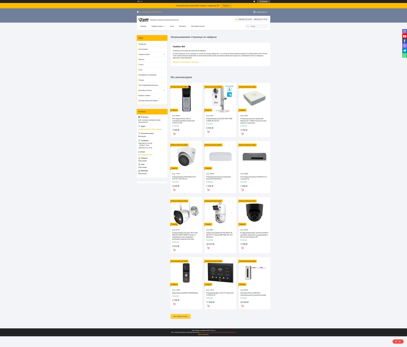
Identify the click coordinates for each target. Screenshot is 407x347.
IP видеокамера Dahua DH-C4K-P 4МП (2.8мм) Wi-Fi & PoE (219, 120)
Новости (141, 59)
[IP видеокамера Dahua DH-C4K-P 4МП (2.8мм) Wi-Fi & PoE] (220, 98)
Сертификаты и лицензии (147, 75)
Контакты (182, 26)
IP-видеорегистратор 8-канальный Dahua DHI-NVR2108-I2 (218, 178)
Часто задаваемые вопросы (148, 85)
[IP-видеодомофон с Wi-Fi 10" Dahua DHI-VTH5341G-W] (220, 273)
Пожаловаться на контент (208, 332)
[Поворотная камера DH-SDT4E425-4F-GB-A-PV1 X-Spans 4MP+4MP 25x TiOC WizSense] (220, 213)
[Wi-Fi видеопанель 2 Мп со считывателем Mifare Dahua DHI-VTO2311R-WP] (186, 98)
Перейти (226, 6)
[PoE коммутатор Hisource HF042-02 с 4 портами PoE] (254, 156)
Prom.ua (212, 330)
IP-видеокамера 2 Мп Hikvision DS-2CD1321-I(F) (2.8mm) (184, 178)
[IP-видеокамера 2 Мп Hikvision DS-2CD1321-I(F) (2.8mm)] (186, 156)
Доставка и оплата (198, 26)
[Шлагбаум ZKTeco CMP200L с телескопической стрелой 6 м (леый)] (254, 273)
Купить (174, 133)
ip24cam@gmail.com (145, 155)
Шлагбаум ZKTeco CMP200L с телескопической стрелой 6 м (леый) (253, 294)
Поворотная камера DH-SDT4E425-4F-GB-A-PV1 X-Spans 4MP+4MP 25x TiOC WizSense (219, 235)
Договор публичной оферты (148, 100)
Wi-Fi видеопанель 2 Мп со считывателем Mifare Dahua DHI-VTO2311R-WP (183, 121)
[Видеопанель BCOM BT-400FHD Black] (186, 273)
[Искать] (247, 26)
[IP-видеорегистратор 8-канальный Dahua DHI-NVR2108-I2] (220, 156)
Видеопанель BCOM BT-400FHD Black (185, 293)
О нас (172, 26)
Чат (399, 341)
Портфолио (142, 44)
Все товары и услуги (181, 316)
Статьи (140, 64)
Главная (143, 26)
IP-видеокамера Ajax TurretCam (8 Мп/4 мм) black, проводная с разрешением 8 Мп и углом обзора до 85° (254, 235)
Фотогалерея (143, 49)
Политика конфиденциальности (226, 332)
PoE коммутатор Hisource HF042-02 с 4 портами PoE (253, 178)
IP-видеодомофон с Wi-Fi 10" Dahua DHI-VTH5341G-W (220, 294)
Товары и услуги (157, 26)
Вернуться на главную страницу (185, 62)
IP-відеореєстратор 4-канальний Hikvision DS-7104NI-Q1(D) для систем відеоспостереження (253, 121)
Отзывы (141, 80)
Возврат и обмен (144, 95)
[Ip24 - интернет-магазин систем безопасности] (143, 20)
